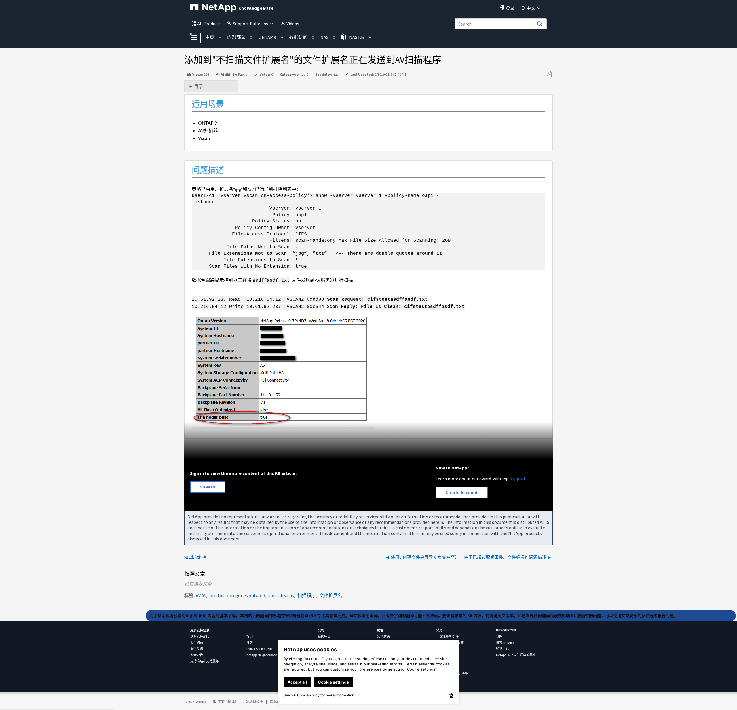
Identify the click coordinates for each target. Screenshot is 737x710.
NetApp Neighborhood (261, 655)
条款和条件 (254, 701)
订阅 (499, 636)
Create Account (461, 492)
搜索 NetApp (505, 642)
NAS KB (356, 37)
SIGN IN (208, 487)
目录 (198, 86)
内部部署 (236, 37)
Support (518, 478)
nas (335, 74)
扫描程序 (306, 595)
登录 (510, 8)
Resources (506, 630)
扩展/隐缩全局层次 (197, 37)
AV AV (201, 595)
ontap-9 (302, 74)
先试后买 (383, 636)
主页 (210, 37)
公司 (321, 630)
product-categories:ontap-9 (237, 595)
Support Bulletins (250, 23)
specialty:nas (281, 595)
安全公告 (196, 655)
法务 (439, 630)
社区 (249, 642)
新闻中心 (324, 636)
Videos (292, 23)
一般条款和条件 (447, 636)
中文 (530, 8)
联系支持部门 (199, 636)
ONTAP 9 (268, 37)
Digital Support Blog (259, 648)
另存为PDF (549, 74)
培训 (249, 636)
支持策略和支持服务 (204, 661)
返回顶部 (193, 556)
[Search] (539, 24)
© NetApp (195, 701)
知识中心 (502, 648)
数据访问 (298, 37)
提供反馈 (196, 648)
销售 (380, 630)
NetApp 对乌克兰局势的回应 (516, 655)
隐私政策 (277, 701)
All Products (209, 23)
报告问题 (196, 642)
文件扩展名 (330, 595)
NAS (324, 37)
